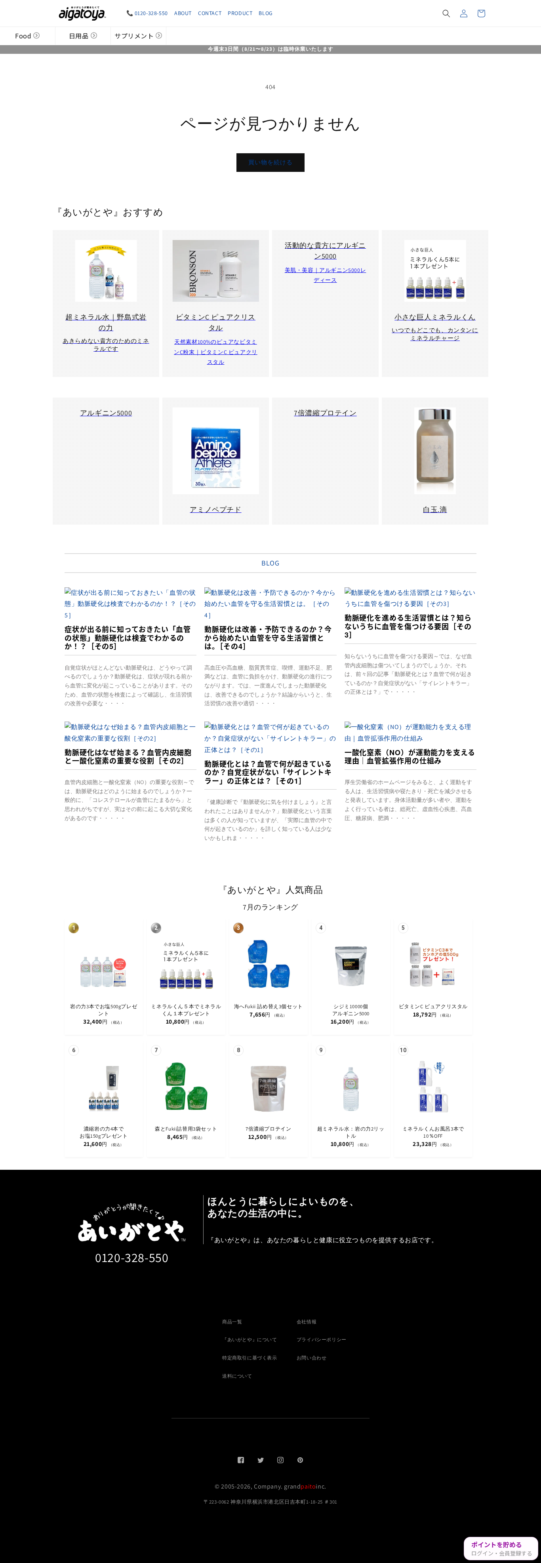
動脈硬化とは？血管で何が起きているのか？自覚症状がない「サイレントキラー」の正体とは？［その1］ (267, 772)
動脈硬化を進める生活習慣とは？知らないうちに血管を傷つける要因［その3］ (408, 626)
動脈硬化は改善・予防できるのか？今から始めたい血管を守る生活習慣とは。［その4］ (267, 637)
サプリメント (134, 35)
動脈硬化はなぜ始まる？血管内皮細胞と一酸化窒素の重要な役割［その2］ (128, 756)
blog (270, 562)
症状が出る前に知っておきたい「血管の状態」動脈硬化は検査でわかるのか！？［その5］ (128, 637)
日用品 (79, 35)
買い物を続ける (270, 162)
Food (23, 35)
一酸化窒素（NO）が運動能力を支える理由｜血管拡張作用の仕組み (410, 756)
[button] (446, 13)
